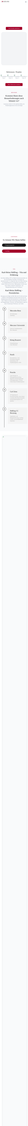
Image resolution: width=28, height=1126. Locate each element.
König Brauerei (15, 340)
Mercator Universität (17, 325)
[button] (2, 77)
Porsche (13, 372)
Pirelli (12, 355)
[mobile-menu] (26, 2)
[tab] (14, 245)
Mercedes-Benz (15, 311)
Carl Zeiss (13, 392)
